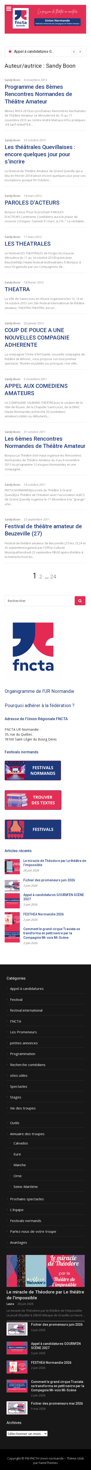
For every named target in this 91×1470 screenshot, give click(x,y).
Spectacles (18, 1086)
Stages (15, 1097)
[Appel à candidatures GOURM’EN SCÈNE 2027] (17, 1348)
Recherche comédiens (28, 1065)
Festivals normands (25, 1221)
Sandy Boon (12, 80)
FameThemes (48, 1463)
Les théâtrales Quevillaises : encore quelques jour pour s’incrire (40, 154)
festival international (26, 1010)
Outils (14, 1123)
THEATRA (17, 289)
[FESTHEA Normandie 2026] (17, 1366)
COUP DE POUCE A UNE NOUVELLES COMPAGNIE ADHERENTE (37, 337)
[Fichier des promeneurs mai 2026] (17, 1407)
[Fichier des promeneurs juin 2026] (17, 1328)
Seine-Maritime (26, 1186)
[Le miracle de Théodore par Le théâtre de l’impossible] (46, 1271)
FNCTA (15, 1021)
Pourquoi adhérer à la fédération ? (39, 705)
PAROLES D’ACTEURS (32, 202)
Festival (16, 999)
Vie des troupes (23, 1108)
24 (53, 576)
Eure (17, 1154)
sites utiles (19, 1075)
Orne (18, 1176)
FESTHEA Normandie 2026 (43, 914)
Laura (10, 1304)
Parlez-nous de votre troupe (33, 1231)
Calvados (21, 1143)
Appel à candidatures (27, 988)
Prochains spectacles (27, 1199)
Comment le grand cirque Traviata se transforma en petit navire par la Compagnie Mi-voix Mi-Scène (51, 933)
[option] (48, 51)
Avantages (18, 1242)
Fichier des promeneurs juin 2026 (49, 880)
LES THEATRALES (28, 244)
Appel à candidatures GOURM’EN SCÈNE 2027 (51, 51)
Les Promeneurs (23, 1032)
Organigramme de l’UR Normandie (39, 691)
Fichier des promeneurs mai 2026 (57, 1403)
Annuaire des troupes (27, 1134)
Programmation (22, 1054)
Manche (20, 1165)
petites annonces (24, 1043)
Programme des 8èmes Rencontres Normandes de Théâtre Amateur (38, 94)
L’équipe (17, 1210)
